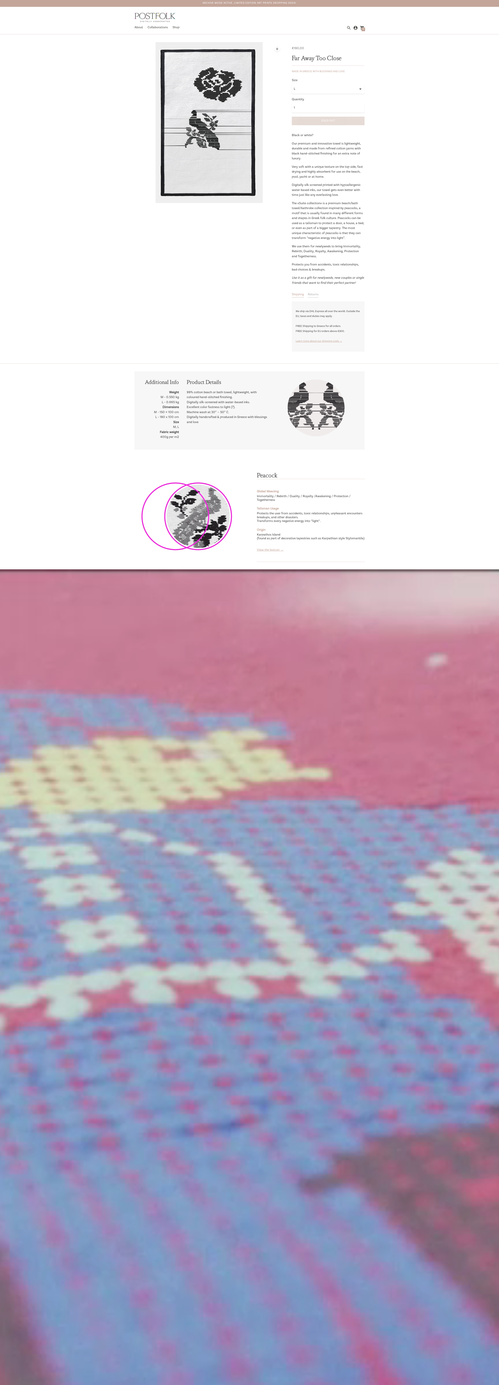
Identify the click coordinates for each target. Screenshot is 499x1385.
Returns (313, 294)
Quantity (298, 99)
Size (294, 80)
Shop (176, 27)
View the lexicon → (270, 550)
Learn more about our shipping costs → (319, 341)
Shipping (298, 294)
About (138, 27)
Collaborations (158, 27)
